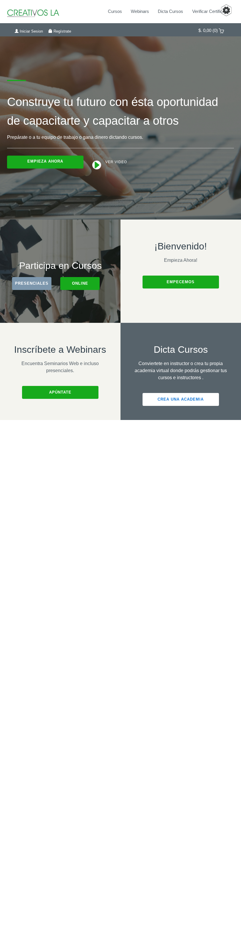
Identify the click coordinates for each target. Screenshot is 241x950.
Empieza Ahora (45, 161)
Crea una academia (181, 399)
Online (80, 283)
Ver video (115, 162)
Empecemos (181, 282)
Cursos (115, 11)
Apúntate (60, 392)
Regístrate (61, 31)
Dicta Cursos (170, 11)
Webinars (140, 11)
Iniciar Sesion (31, 31)
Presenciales (31, 283)
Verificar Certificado (211, 11)
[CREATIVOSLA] (43, 11)
